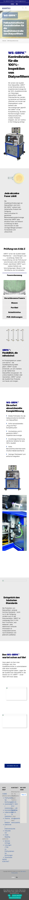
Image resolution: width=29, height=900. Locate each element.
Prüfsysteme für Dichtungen (7, 800)
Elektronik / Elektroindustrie (7, 827)
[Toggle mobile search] (23, 8)
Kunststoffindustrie (7, 810)
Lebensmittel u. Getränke (7, 814)
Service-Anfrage (7, 842)
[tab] (14, 275)
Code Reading (7, 836)
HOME (4, 794)
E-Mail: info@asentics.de (20, 1)
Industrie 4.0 (7, 832)
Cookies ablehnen (16, 895)
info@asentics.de (17, 818)
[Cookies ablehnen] (27, 894)
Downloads (7, 857)
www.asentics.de (17, 822)
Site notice (23, 871)
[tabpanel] (14, 286)
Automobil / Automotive (7, 806)
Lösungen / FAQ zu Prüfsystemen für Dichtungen (7, 850)
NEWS (4, 859)
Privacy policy (14, 872)
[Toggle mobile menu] (26, 8)
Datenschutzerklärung (14, 897)
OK (9, 895)
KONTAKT (5, 861)
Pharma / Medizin (7, 820)
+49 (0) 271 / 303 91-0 (14, 804)
